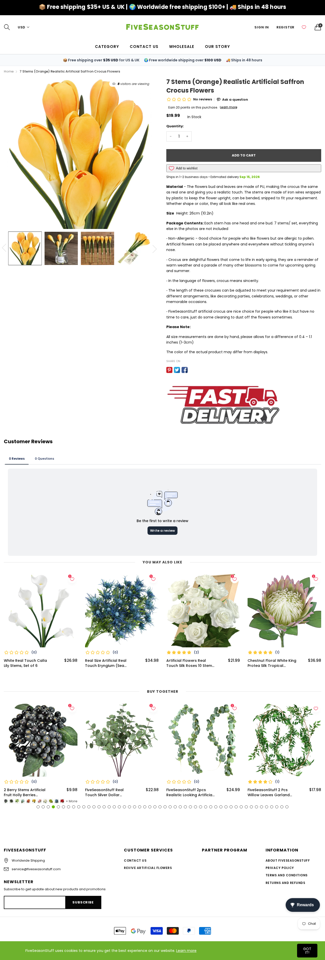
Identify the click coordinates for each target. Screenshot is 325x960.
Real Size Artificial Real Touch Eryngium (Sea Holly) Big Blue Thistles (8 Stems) (108, 663)
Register (286, 27)
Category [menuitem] (107, 46)
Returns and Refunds (285, 883)
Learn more (186, 950)
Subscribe (82, 902)
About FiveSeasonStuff (288, 860)
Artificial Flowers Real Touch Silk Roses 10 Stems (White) (190, 663)
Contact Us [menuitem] (144, 46)
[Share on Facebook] (185, 370)
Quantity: (175, 126)
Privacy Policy (280, 868)
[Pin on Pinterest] (169, 370)
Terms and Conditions (287, 875)
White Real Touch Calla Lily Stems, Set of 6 (25, 663)
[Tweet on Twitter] (177, 370)
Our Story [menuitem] (217, 46)
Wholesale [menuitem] (181, 46)
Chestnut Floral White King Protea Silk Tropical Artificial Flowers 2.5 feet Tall (272, 663)
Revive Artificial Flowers (148, 868)
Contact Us (135, 860)
